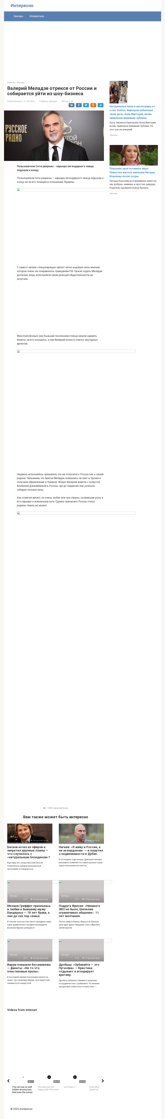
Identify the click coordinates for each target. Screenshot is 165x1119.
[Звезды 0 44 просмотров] (33, 882)
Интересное (37, 16)
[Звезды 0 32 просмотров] (33, 941)
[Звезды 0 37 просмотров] (85, 882)
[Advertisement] (82, 48)
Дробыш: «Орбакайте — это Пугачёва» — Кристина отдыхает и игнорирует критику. (79, 970)
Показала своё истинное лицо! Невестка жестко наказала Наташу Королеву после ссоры (132, 172)
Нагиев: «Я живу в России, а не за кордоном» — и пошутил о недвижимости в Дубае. (81, 850)
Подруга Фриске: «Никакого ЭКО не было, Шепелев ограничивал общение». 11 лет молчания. (79, 911)
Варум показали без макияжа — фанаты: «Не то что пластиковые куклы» (29, 968)
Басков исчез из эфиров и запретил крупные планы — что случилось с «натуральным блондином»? (28, 852)
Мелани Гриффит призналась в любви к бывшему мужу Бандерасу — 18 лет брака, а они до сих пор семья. (29, 911)
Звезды (18, 16)
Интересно (22, 5)
